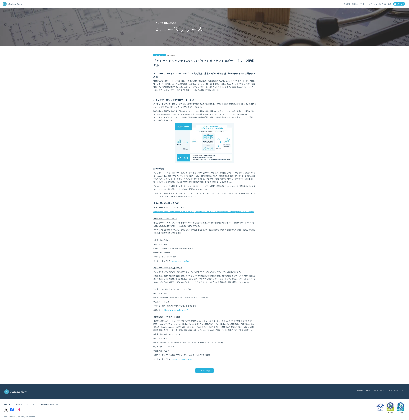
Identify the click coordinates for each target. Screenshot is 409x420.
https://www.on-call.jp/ (180, 260)
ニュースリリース (160, 55)
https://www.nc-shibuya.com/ (176, 310)
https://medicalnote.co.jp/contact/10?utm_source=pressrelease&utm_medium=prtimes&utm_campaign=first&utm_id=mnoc (203, 211)
